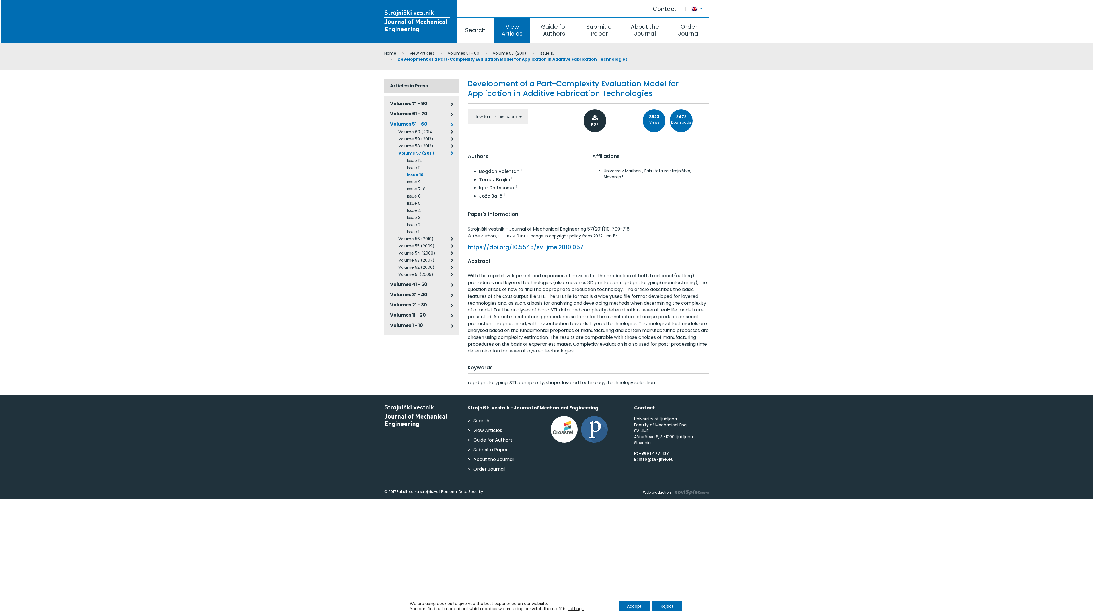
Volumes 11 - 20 (408, 315)
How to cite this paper (496, 116)
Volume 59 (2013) (415, 139)
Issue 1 (413, 232)
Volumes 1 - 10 (406, 325)
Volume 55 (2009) (416, 246)
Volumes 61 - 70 (408, 113)
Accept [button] (634, 606)
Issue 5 (413, 203)
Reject (667, 606)
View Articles (512, 30)
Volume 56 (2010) (415, 239)
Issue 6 (414, 196)
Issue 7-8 (416, 189)
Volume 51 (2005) (415, 274)
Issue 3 (413, 217)
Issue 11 (413, 168)
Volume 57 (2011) (509, 53)
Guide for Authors (554, 30)
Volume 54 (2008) (416, 253)
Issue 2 (413, 224)
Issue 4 (414, 210)
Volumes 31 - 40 (408, 294)
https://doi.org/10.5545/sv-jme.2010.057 (525, 247)
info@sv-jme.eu (656, 459)
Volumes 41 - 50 (408, 284)
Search (475, 30)
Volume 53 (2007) (416, 260)
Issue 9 (414, 182)
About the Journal (645, 30)
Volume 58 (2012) (415, 146)
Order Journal (689, 30)
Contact (665, 9)
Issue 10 (547, 53)
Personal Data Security (462, 491)
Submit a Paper (599, 30)
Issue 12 (414, 160)
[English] (700, 6)
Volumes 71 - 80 (408, 103)
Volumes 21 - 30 (408, 305)
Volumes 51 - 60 (463, 53)
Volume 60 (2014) (416, 132)
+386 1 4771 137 (654, 453)
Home (390, 53)
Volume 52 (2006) (416, 267)
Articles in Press (409, 86)
